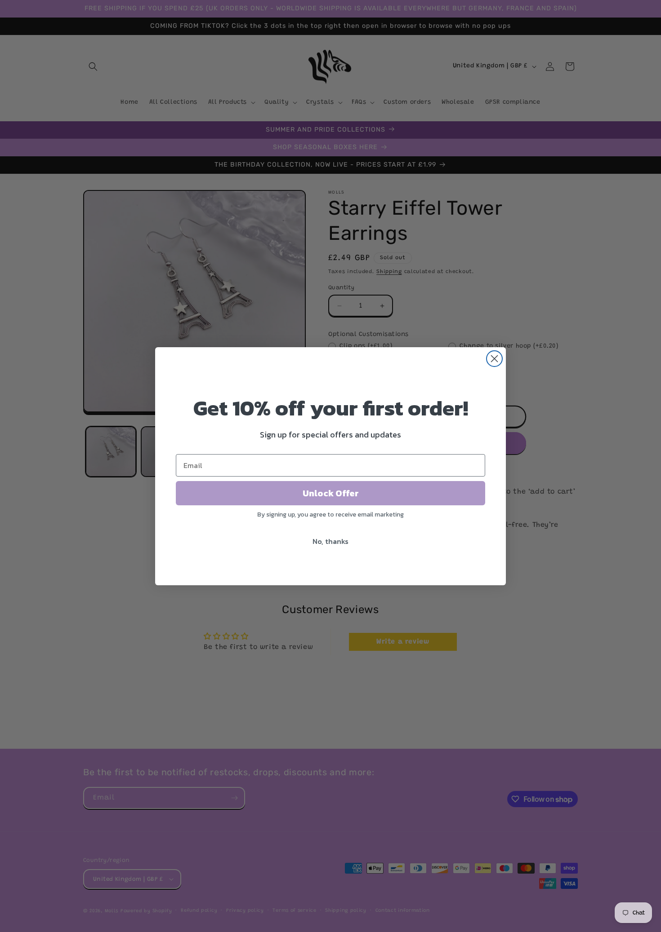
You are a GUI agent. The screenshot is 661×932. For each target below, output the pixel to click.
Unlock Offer (331, 493)
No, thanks (330, 541)
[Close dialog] (494, 359)
